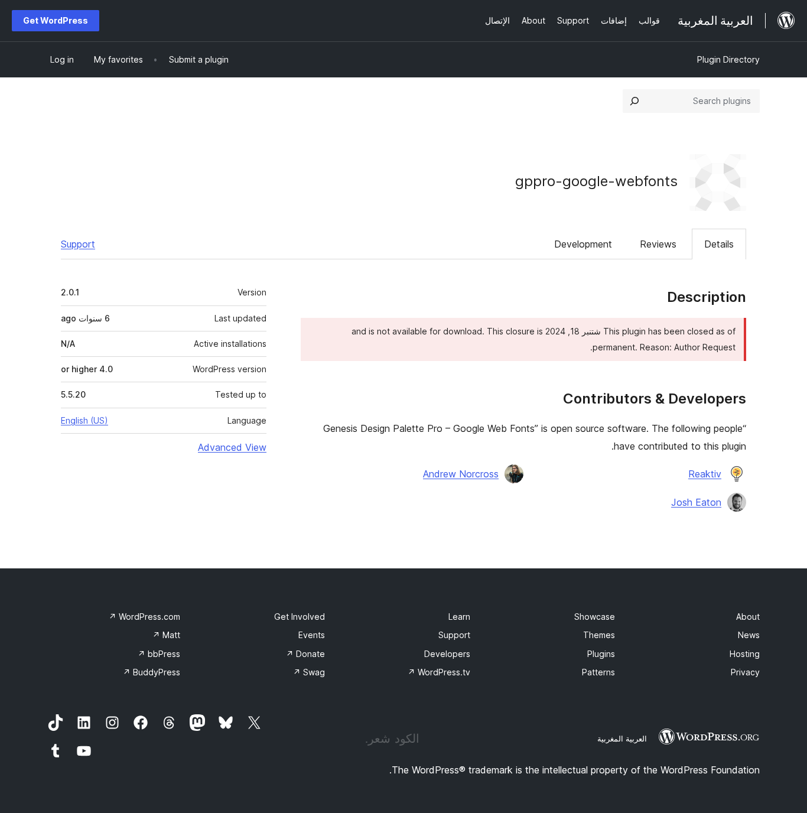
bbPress (159, 654)
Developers (447, 654)
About (748, 617)
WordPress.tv (439, 672)
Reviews (658, 244)
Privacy (745, 672)
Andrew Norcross (461, 474)
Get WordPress (55, 20)
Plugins (601, 654)
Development (583, 244)
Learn (459, 617)
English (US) (84, 420)
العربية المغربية (622, 738)
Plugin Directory (728, 59)
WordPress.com (144, 617)
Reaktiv (704, 474)
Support (78, 244)
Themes (599, 635)
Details (719, 244)
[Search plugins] (634, 101)
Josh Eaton (696, 502)
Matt (166, 635)
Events (311, 635)
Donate (305, 654)
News (749, 635)
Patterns (598, 672)
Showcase (594, 617)
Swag (309, 672)
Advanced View (232, 447)
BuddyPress (151, 672)
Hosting (745, 654)
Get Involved (299, 617)
